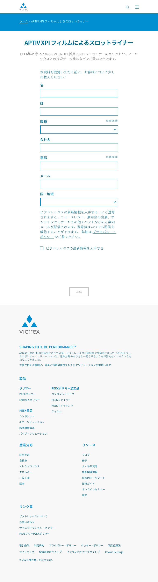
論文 (84, 495)
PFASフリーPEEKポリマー (34, 533)
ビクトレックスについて (33, 516)
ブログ (86, 454)
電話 (79, 157)
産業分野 (26, 444)
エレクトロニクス (29, 466)
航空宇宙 (24, 454)
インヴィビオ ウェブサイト (82, 552)
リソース (88, 444)
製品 (22, 378)
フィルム (56, 411)
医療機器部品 (27, 427)
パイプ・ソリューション (33, 433)
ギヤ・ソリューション (32, 422)
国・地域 (47, 193)
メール (45, 175)
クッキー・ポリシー (92, 545)
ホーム (23, 21)
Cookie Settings (114, 552)
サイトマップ (26, 552)
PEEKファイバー (61, 399)
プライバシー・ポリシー (62, 545)
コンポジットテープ (62, 394)
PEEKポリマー (27, 394)
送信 (79, 292)
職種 (79, 121)
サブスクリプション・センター (37, 527)
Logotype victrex (23, 7)
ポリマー (25, 388)
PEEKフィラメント (62, 405)
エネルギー (25, 472)
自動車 (23, 460)
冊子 (84, 460)
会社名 (45, 139)
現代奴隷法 (114, 545)
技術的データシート (93, 477)
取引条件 (24, 545)
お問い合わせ (27, 522)
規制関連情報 (89, 472)
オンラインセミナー (93, 489)
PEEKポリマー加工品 (65, 388)
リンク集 (26, 506)
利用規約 (39, 545)
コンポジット (27, 416)
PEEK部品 (26, 410)
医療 (21, 483)
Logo (29, 324)
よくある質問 (89, 466)
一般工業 (24, 477)
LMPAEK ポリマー (29, 399)
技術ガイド (88, 483)
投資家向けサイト (49, 552)
